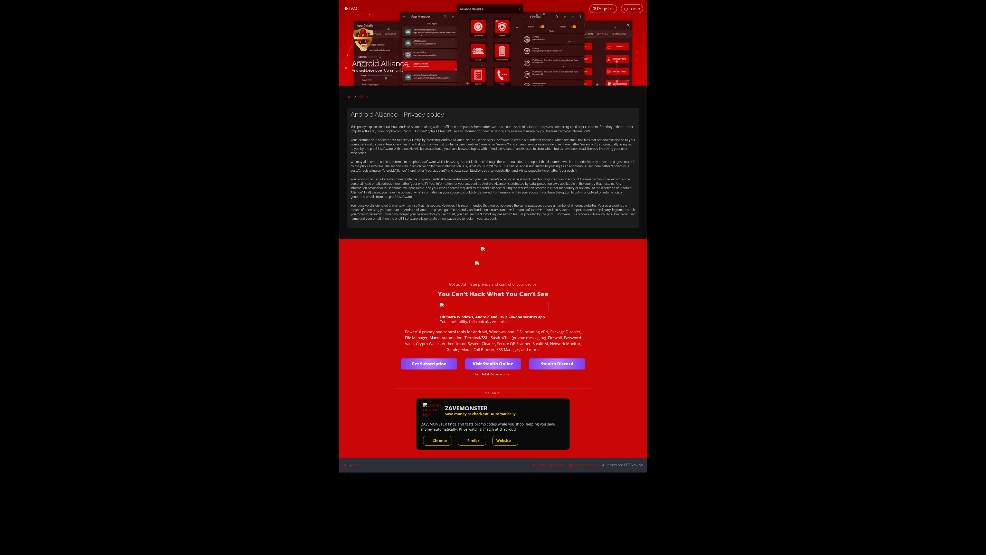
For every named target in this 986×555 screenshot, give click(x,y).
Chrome (440, 440)
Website (503, 440)
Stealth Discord (557, 364)
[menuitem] (350, 8)
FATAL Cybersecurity (495, 374)
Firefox (473, 440)
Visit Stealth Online (493, 364)
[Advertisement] (493, 508)
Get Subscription (429, 364)
